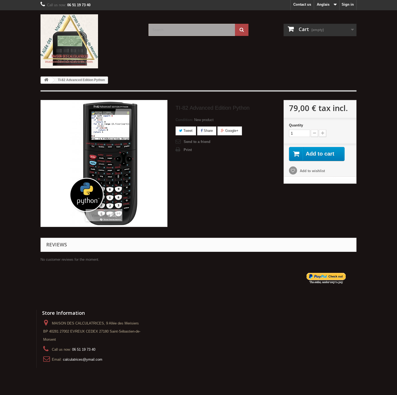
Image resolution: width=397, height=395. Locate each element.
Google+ (231, 131)
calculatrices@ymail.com (82, 359)
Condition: (184, 120)
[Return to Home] (46, 80)
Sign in (348, 4)
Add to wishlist (312, 171)
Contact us (302, 4)
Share (208, 131)
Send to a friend (197, 142)
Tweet (187, 131)
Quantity (296, 125)
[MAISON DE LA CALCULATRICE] (90, 41)
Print (188, 150)
